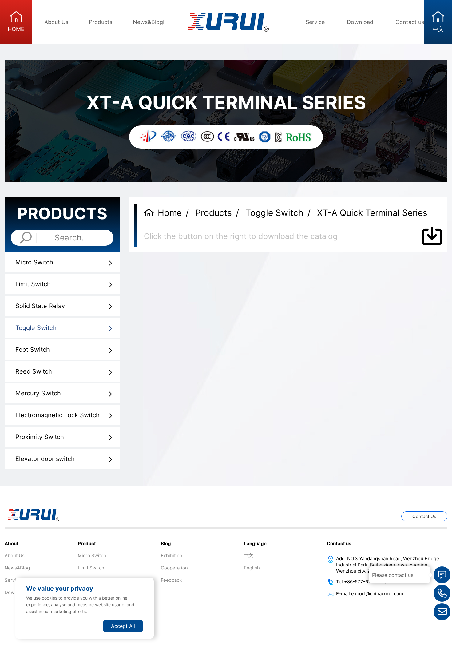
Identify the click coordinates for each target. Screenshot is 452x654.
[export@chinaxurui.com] (442, 611)
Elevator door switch (45, 458)
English (252, 568)
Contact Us (424, 516)
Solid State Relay (40, 306)
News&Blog (148, 22)
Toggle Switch (36, 327)
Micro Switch (34, 262)
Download (360, 22)
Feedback (171, 580)
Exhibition (171, 555)
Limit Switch (33, 284)
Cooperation (174, 568)
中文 (248, 555)
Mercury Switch (38, 393)
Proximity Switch (39, 437)
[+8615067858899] (442, 593)
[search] (25, 238)
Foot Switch (32, 349)
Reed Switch (33, 371)
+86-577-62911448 (365, 582)
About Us (56, 22)
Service (315, 22)
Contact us (409, 22)
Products (100, 22)
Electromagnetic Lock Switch (57, 415)
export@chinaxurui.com (377, 594)
